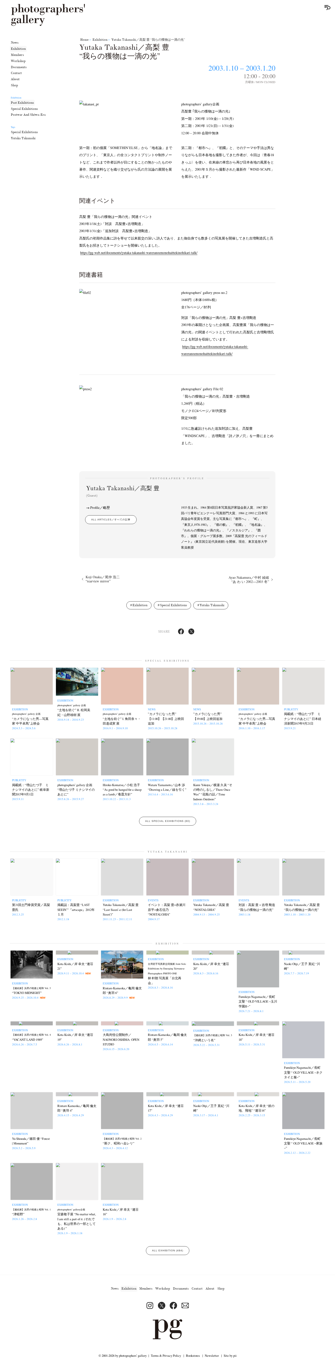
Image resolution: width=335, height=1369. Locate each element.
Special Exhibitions (24, 109)
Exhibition (18, 49)
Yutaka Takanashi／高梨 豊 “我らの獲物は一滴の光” (148, 40)
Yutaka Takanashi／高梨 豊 (122, 491)
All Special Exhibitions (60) (167, 821)
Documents (18, 67)
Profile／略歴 (100, 507)
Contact (16, 73)
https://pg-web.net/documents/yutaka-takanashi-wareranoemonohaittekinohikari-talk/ (138, 252)
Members (17, 55)
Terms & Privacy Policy (166, 1355)
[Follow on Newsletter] (185, 1305)
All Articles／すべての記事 (110, 519)
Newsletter (212, 1355)
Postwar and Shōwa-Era (28, 115)
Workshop (18, 61)
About (15, 79)
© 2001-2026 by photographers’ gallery (123, 1355)
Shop (14, 85)
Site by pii (230, 1355)
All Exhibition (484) (167, 1250)
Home (84, 40)
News (14, 43)
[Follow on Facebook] (173, 1305)
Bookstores (193, 1355)
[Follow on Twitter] (162, 1305)
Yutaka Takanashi (23, 138)
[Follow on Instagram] (150, 1305)
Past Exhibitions (22, 103)
